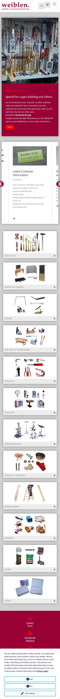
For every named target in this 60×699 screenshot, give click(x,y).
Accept (30, 679)
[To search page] (47, 4)
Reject (30, 686)
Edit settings (30, 693)
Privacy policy (42, 671)
